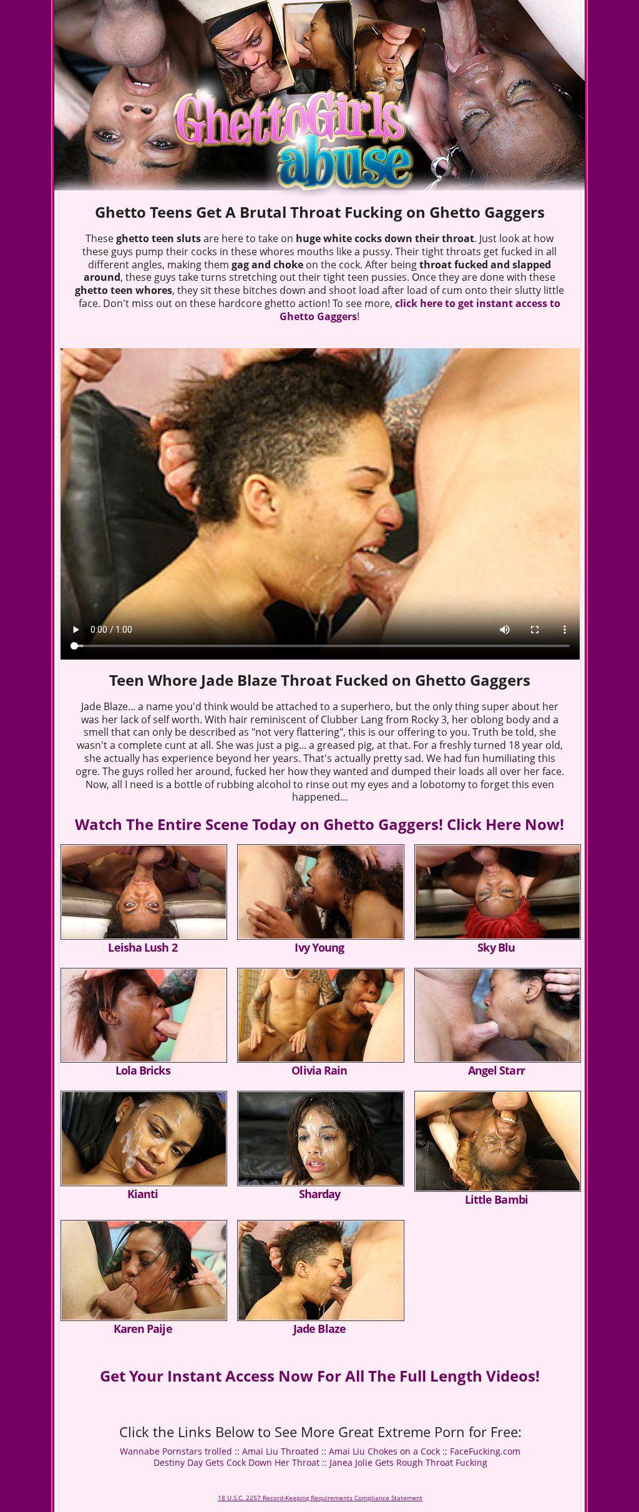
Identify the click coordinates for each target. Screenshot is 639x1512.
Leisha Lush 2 (142, 947)
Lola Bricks (142, 1070)
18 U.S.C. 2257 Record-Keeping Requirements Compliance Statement (320, 1497)
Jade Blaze (319, 1328)
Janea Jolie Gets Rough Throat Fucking (408, 1462)
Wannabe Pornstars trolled (176, 1451)
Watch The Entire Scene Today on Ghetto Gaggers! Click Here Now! (319, 824)
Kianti (143, 1193)
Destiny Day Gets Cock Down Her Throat (237, 1462)
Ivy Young (319, 947)
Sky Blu (496, 947)
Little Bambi (496, 1199)
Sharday (320, 1193)
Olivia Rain (319, 1070)
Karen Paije (143, 1328)
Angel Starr (496, 1070)
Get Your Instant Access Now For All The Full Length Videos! (320, 1375)
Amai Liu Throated (280, 1451)
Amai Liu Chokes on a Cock (384, 1451)
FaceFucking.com (485, 1451)
